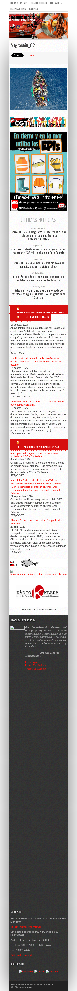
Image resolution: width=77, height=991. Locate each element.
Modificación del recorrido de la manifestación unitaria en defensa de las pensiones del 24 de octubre (35, 361)
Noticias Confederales (37, 316)
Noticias (33, 9)
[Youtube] (51, 971)
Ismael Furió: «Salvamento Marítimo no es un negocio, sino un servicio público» (38, 264)
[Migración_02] (38, 108)
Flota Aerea (56, 3)
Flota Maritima (18, 9)
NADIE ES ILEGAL (20, 321)
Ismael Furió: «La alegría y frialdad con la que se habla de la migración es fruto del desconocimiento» (38, 235)
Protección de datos (35, 665)
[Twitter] (39, 971)
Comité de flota (39, 3)
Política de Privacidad (22, 955)
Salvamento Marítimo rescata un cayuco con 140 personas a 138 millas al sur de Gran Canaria (39, 251)
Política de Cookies (35, 668)
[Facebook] (26, 971)
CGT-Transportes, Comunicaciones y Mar (38, 446)
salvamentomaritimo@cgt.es (25, 926)
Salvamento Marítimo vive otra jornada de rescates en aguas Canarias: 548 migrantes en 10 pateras (38, 294)
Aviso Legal (31, 662)
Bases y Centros (19, 3)
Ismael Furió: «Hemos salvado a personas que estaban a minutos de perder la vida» (38, 278)
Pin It (33, 55)
